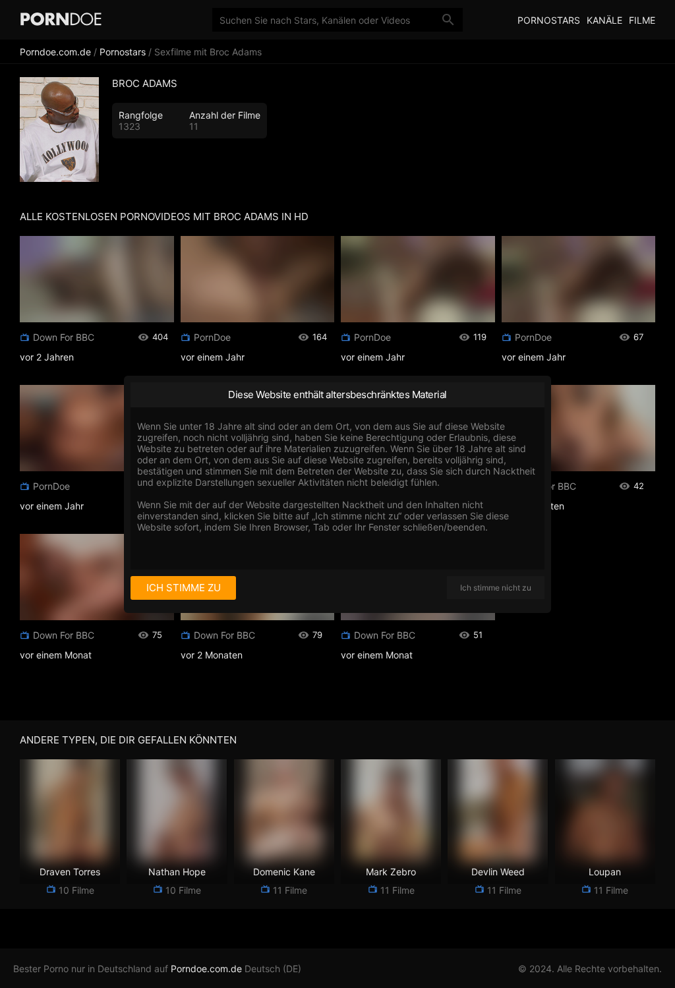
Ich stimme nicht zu (495, 588)
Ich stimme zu (183, 587)
